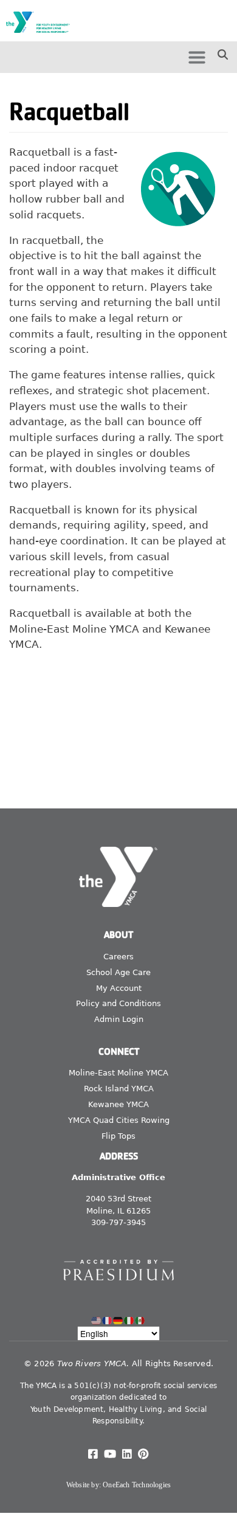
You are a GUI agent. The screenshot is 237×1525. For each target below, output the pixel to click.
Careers (118, 956)
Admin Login (118, 1019)
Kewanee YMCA (118, 1104)
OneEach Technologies (137, 1485)
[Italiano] (129, 1320)
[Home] (41, 22)
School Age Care (118, 972)
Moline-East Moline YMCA (118, 1072)
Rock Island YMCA (119, 1088)
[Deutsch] (118, 1320)
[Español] (140, 1320)
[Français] (107, 1320)
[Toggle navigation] (197, 57)
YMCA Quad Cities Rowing (119, 1120)
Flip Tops (118, 1136)
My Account (119, 988)
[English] (96, 1320)
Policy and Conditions (118, 1003)
